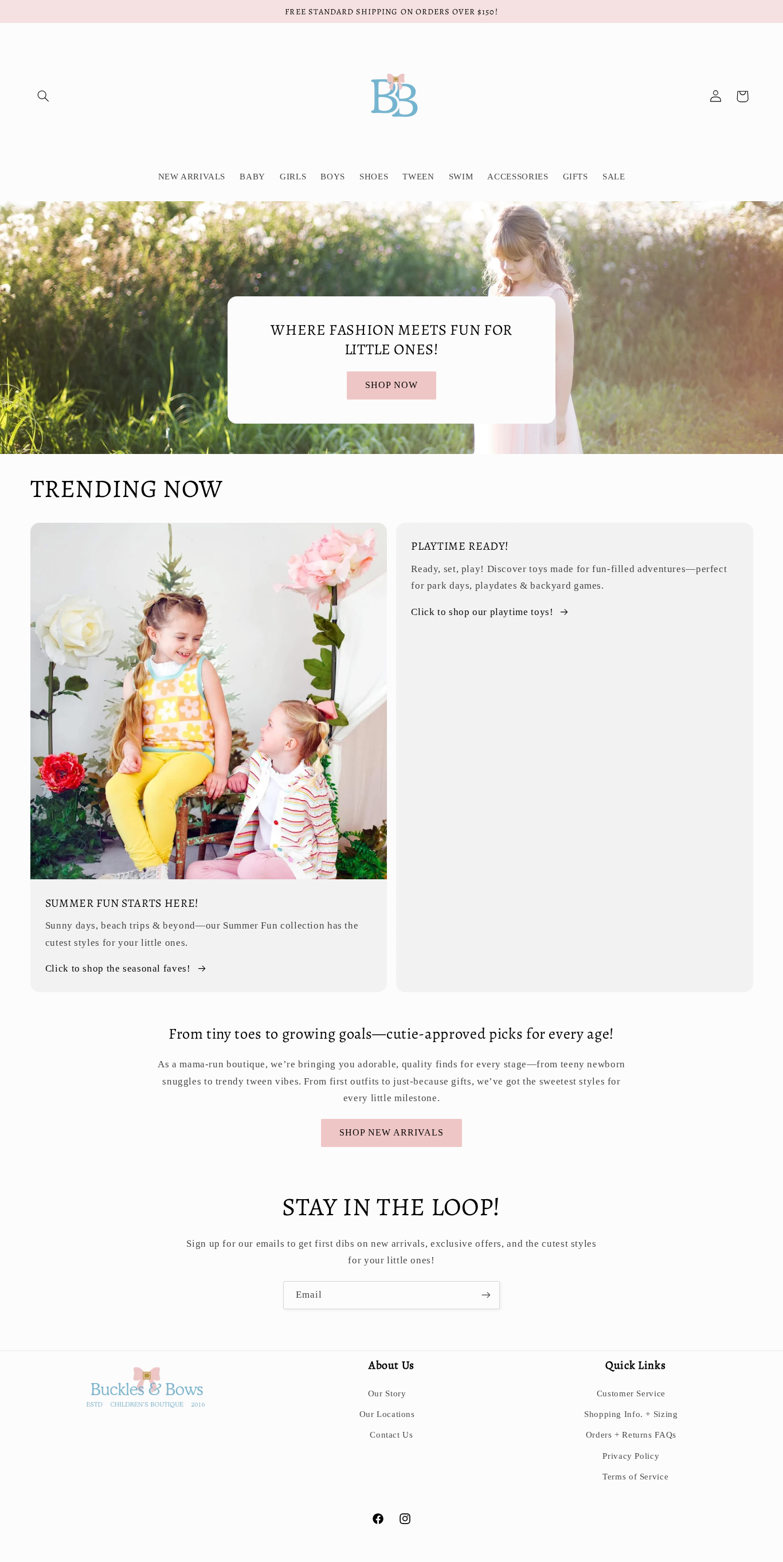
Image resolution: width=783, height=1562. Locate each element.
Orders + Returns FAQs (631, 1434)
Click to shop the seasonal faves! (118, 968)
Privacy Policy (630, 1456)
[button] (43, 96)
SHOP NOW (391, 385)
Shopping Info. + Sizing (631, 1414)
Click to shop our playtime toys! (482, 611)
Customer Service (631, 1393)
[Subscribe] (486, 1295)
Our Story (387, 1393)
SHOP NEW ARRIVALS (391, 1132)
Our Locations (387, 1414)
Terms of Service (635, 1476)
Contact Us (391, 1434)
